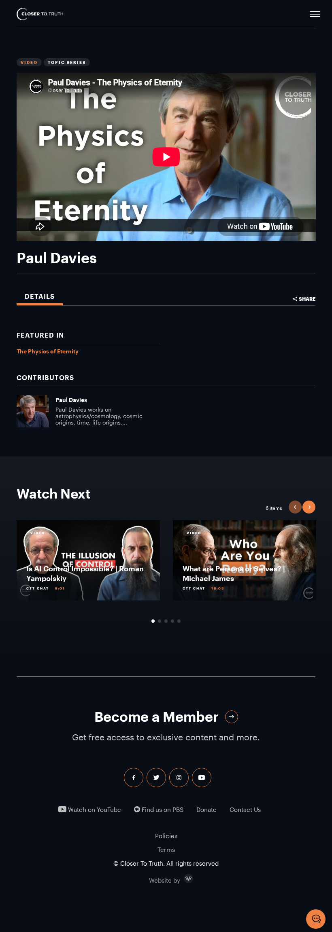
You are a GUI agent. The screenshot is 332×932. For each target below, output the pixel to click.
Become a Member (156, 717)
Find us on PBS (161, 809)
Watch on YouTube (93, 809)
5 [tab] (179, 621)
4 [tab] (172, 621)
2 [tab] (159, 621)
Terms (166, 849)
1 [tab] (153, 621)
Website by (182, 878)
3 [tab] (166, 621)
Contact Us (245, 809)
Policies (166, 835)
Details (40, 296)
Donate (206, 809)
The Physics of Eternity (48, 351)
